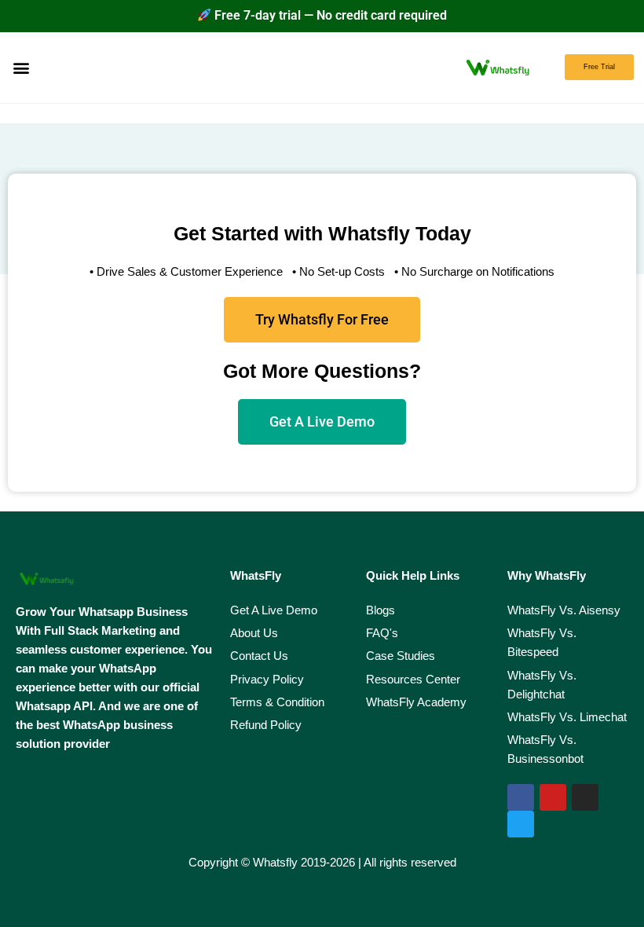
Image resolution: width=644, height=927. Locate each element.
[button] (21, 67)
